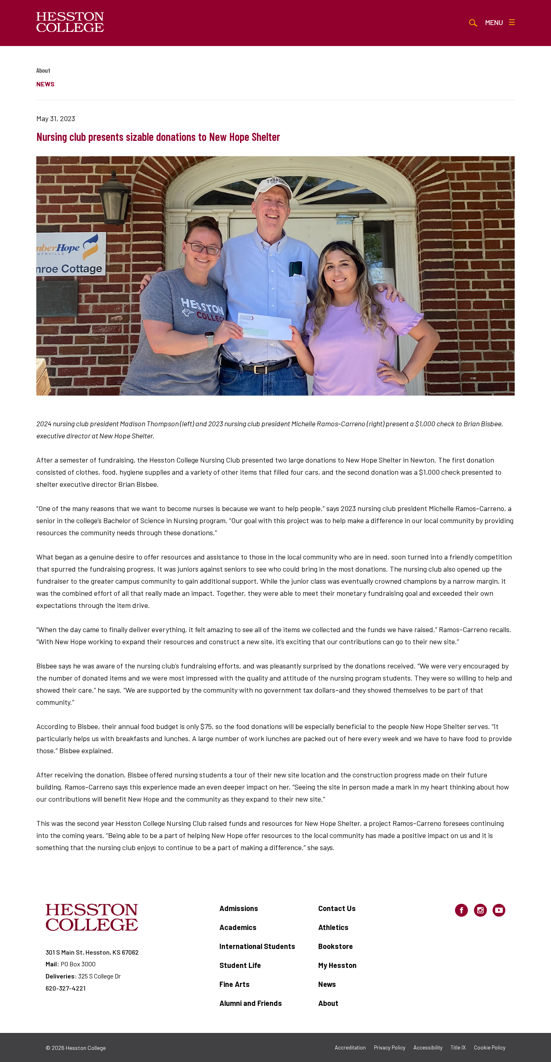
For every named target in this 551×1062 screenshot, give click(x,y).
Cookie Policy (489, 1047)
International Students (257, 946)
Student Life (240, 965)
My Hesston (337, 965)
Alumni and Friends (250, 1003)
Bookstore (335, 946)
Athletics (333, 927)
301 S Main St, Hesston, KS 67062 (92, 952)
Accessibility (427, 1047)
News (327, 984)
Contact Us (337, 908)
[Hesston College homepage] (70, 22)
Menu (494, 22)
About (43, 70)
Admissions (238, 908)
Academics (238, 927)
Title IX (458, 1047)
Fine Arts (234, 984)
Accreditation (350, 1047)
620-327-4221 (66, 988)
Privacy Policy (389, 1047)
